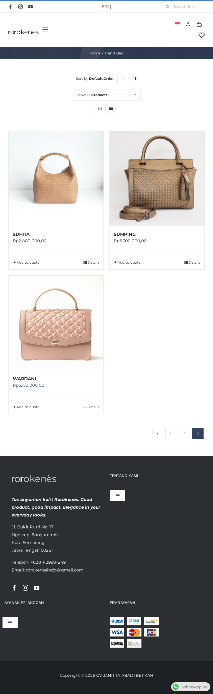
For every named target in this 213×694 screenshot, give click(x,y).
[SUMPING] (157, 178)
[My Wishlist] (202, 35)
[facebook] (10, 6)
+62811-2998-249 (48, 562)
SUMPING (124, 234)
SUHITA (21, 234)
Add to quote (28, 262)
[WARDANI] (56, 323)
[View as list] (111, 108)
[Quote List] (199, 24)
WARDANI (24, 378)
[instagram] (20, 6)
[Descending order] (135, 78)
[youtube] (30, 6)
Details (93, 262)
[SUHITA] (56, 178)
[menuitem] (177, 24)
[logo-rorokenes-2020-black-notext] (23, 27)
